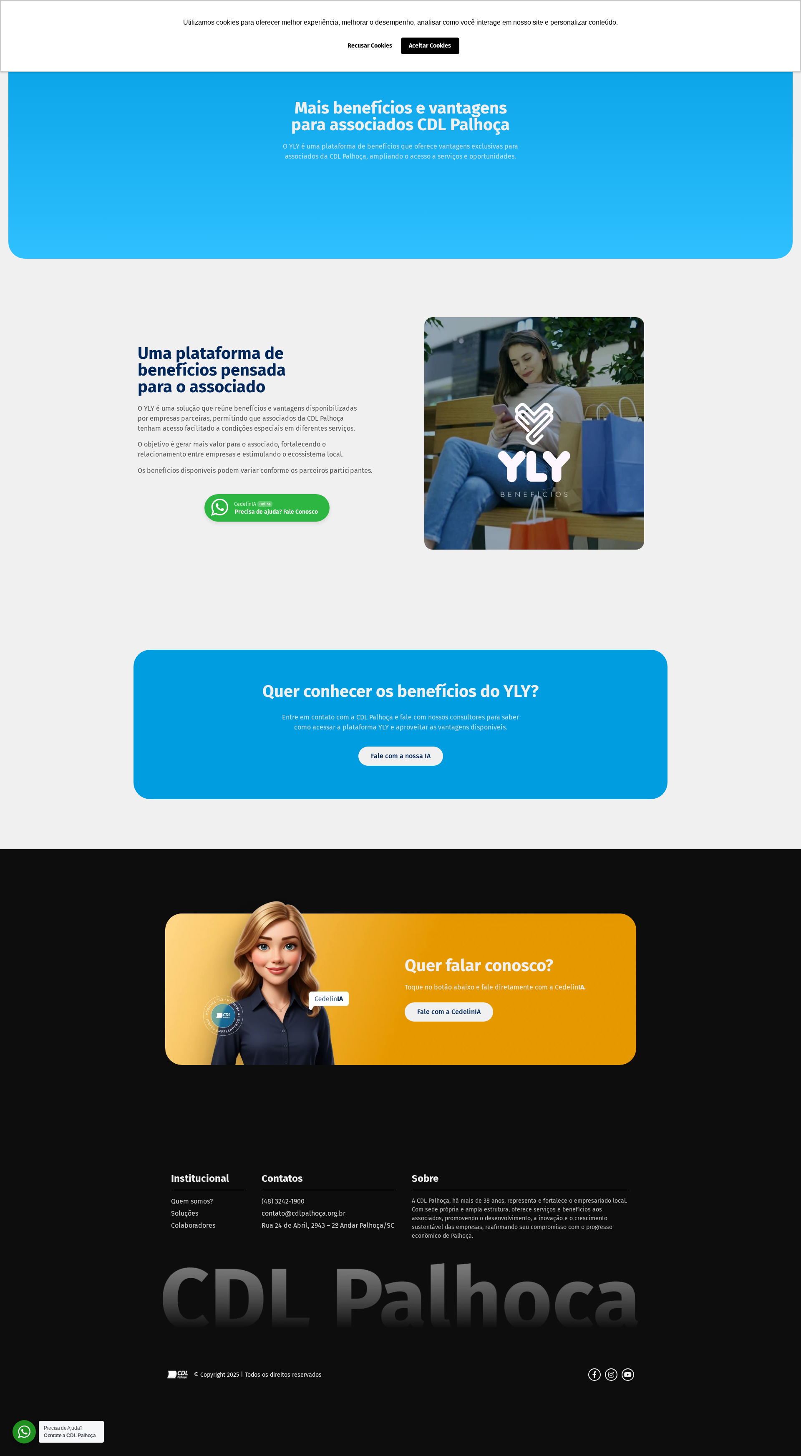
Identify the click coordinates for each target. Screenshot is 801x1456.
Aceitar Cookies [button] (430, 45)
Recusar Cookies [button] (370, 45)
